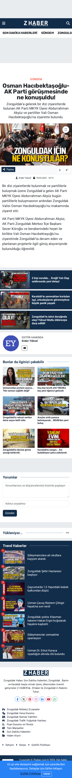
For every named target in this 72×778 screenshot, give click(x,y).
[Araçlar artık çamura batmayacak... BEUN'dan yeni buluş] (53, 405)
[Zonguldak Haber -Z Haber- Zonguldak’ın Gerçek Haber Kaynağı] (35, 23)
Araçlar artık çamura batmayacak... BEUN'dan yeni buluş (53, 420)
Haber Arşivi (14, 735)
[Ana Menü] (3, 23)
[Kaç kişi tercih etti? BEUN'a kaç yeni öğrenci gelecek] (53, 376)
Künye (22, 744)
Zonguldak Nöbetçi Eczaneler (23, 709)
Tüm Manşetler (15, 728)
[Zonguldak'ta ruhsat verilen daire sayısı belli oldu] (19, 405)
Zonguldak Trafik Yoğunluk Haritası (26, 720)
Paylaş (10, 169)
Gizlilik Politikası (40, 744)
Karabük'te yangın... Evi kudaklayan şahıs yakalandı (52, 451)
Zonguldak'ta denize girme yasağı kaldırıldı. (17, 451)
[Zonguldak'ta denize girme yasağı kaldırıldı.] (19, 438)
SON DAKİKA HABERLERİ (20, 33)
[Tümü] (67, 532)
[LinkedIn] (42, 699)
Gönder (10, 513)
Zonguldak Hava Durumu (20, 713)
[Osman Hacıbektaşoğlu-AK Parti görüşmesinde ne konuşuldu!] (36, 144)
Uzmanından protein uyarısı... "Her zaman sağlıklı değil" (18, 389)
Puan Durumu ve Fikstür (20, 724)
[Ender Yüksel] (11, 343)
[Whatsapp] (54, 699)
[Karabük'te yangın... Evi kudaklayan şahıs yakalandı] (53, 438)
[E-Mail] (24, 348)
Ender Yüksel (25, 178)
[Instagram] (36, 699)
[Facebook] (17, 699)
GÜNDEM (47, 33)
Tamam (46, 774)
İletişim (10, 744)
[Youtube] (48, 699)
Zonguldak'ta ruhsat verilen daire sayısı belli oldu (17, 419)
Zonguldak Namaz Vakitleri (22, 716)
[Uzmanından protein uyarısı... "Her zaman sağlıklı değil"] (19, 376)
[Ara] (68, 23)
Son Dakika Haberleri (18, 731)
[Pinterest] (30, 699)
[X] (23, 699)
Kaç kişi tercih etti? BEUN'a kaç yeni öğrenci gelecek (52, 389)
